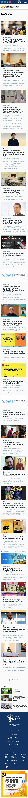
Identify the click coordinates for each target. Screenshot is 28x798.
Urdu (23, 760)
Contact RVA (10, 740)
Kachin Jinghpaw (14, 754)
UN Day (16, 744)
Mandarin (14, 763)
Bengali (6, 754)
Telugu (23, 759)
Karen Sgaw (14, 760)
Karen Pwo (14, 759)
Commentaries (7, 597)
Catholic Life (17, 741)
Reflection (17, 743)
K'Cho (6, 767)
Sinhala (23, 756)
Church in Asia (7, 37)
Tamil (23, 757)
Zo (23, 763)
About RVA (10, 738)
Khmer (14, 761)
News (16, 737)
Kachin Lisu (13, 756)
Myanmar (23, 754)
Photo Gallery (10, 741)
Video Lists (10, 743)
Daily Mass (10, 744)
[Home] (10, 6)
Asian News (7, 68)
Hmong (6, 766)
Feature (16, 738)
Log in (14, 748)
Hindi (6, 764)
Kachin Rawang (14, 757)
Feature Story (7, 148)
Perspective (17, 740)
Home (2, 17)
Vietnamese (23, 761)
